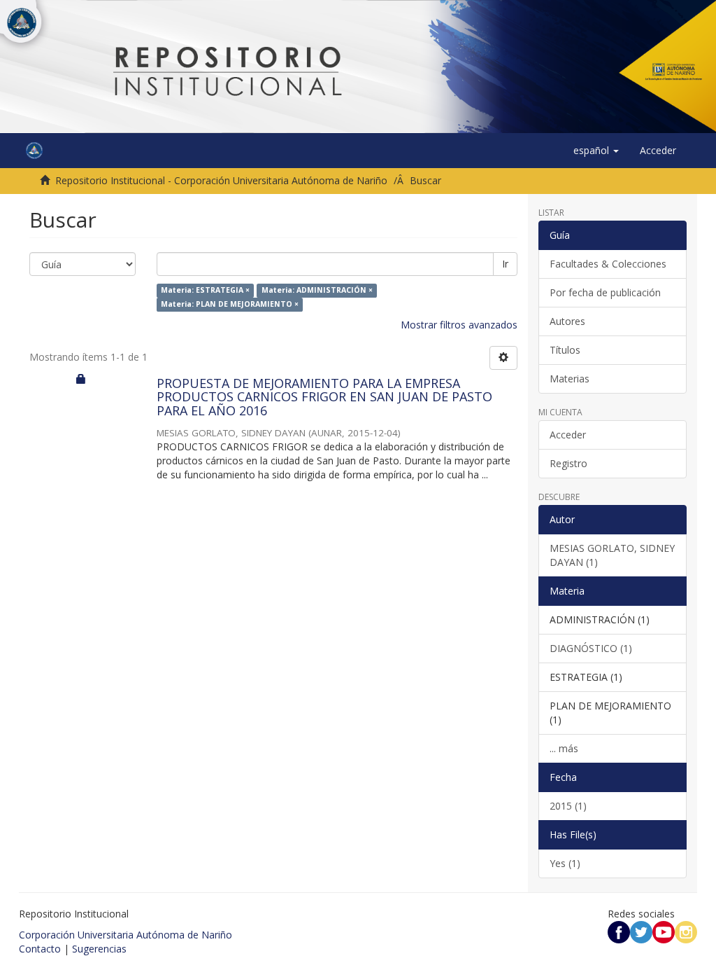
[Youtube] (663, 931)
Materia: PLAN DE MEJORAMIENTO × (230, 305)
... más (564, 748)
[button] (596, 150)
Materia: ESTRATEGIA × (205, 291)
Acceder (568, 434)
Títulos (565, 349)
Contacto (40, 948)
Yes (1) (565, 863)
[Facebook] (619, 931)
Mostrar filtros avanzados (459, 324)
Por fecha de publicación (605, 292)
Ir (505, 263)
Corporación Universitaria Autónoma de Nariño (125, 934)
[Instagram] (686, 931)
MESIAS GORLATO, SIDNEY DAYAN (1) (612, 555)
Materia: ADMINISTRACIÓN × (317, 291)
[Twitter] (641, 931)
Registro (568, 463)
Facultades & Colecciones (608, 263)
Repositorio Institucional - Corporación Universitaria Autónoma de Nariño (221, 180)
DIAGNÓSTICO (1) (591, 648)
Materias (569, 378)
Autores (567, 321)
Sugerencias (99, 948)
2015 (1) (568, 805)
